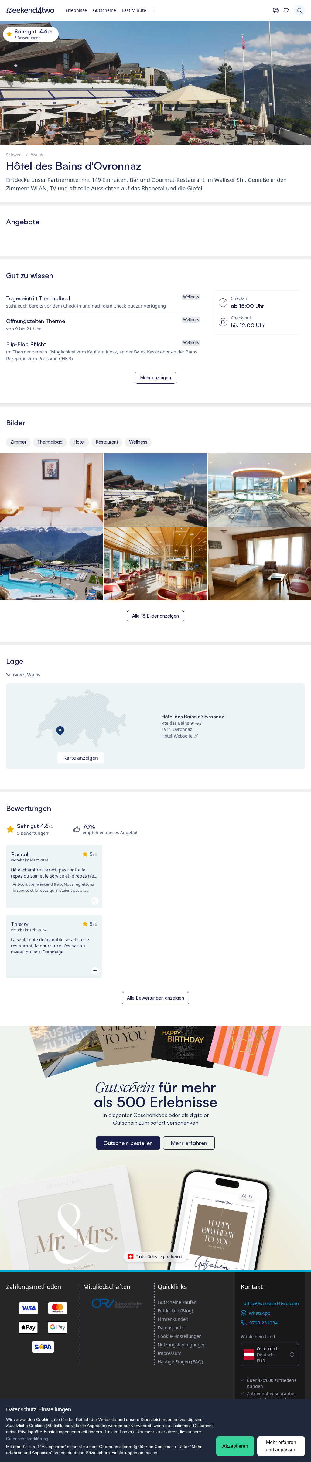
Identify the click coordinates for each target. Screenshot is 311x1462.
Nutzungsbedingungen (182, 1344)
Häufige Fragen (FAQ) (180, 1361)
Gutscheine (104, 10)
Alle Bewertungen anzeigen (155, 998)
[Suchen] (299, 10)
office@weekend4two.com (271, 1303)
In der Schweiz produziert (159, 1256)
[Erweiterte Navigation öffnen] (157, 10)
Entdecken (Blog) (175, 1310)
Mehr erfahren (189, 1143)
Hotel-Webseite (177, 736)
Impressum (170, 1353)
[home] (30, 10)
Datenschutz (170, 1327)
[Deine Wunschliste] (286, 10)
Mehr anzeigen (155, 377)
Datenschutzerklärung (27, 1438)
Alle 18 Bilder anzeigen (155, 616)
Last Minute (134, 10)
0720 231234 (263, 1323)
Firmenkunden (173, 1319)
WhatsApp (259, 1313)
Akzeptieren (235, 1446)
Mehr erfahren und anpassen (281, 1446)
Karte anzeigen (80, 758)
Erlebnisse (76, 10)
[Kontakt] (276, 10)
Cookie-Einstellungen (180, 1336)
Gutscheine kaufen (177, 1302)
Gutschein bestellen (128, 1143)
